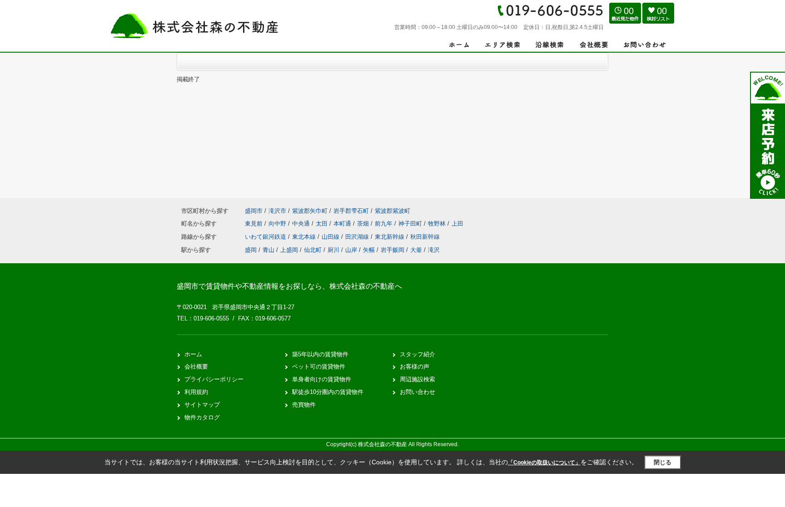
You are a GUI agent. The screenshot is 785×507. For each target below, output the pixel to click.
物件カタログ (202, 417)
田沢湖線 (358, 236)
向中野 (278, 223)
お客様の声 (414, 366)
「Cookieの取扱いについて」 (544, 462)
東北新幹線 (390, 236)
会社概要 (196, 366)
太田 (322, 223)
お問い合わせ (417, 392)
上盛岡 (289, 249)
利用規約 (196, 392)
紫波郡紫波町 (392, 210)
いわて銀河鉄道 (266, 236)
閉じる (662, 462)
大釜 (416, 249)
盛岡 (251, 249)
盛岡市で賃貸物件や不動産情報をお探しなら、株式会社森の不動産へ (289, 286)
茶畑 (364, 223)
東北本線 (305, 236)
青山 (268, 249)
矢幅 (369, 249)
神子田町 (411, 223)
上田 (457, 223)
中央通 (302, 223)
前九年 (384, 223)
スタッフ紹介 (417, 354)
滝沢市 (277, 210)
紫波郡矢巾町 (310, 210)
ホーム (193, 354)
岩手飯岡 (392, 249)
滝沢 (434, 249)
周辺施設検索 (417, 379)
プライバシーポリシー (213, 379)
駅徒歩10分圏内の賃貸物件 (327, 392)
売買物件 (304, 404)
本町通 (343, 223)
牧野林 (437, 223)
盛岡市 (254, 210)
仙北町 (313, 249)
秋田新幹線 (425, 236)
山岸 (351, 249)
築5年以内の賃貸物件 (320, 354)
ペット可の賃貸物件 (318, 366)
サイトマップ (202, 404)
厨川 (333, 249)
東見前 (254, 223)
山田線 (331, 236)
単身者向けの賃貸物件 (321, 379)
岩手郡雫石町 (351, 210)
